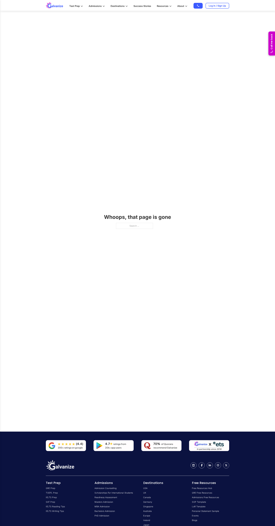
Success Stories (142, 6)
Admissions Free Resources (205, 497)
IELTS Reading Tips (55, 506)
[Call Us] (198, 6)
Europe (146, 515)
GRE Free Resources (202, 493)
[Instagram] (218, 465)
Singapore (148, 506)
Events (195, 515)
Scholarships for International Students (114, 493)
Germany (147, 502)
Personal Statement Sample (205, 511)
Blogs (194, 520)
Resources (162, 6)
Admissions (95, 6)
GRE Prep (50, 488)
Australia (147, 511)
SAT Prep (50, 502)
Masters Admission (104, 502)
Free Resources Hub (202, 488)
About (180, 6)
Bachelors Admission (105, 511)
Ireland (146, 520)
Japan (146, 525)
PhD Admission (102, 515)
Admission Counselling (106, 488)
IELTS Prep (51, 497)
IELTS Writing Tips (55, 511)
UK (144, 493)
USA (145, 488)
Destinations (118, 6)
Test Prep (74, 6)
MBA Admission (102, 506)
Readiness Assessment (106, 497)
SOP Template (199, 502)
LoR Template (198, 506)
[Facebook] (202, 465)
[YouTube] (193, 465)
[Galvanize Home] (54, 5)
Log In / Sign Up (217, 5)
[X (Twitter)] (226, 465)
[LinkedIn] (210, 465)
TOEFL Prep (52, 493)
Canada (147, 497)
